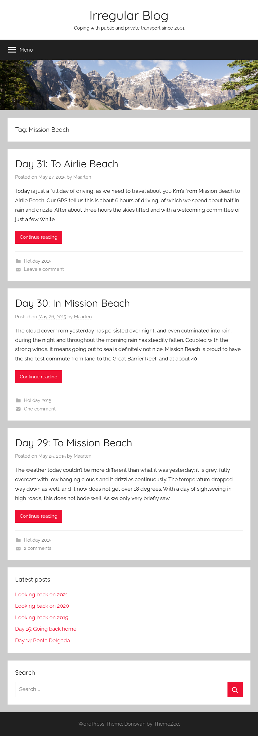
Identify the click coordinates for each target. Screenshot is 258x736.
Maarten (82, 177)
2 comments (37, 548)
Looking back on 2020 (42, 606)
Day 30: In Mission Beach (72, 303)
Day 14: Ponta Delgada (42, 640)
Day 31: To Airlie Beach (66, 163)
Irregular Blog (129, 15)
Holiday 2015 (37, 261)
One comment (40, 409)
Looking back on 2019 (41, 617)
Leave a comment (44, 269)
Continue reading (38, 237)
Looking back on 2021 (41, 594)
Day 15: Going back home (45, 629)
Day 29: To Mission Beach (73, 442)
